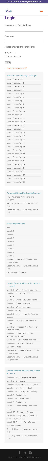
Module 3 (10, 238)
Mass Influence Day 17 (16, 136)
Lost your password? (17, 68)
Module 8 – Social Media (16, 402)
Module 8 (10, 256)
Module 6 (10, 249)
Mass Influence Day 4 (15, 90)
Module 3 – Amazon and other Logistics (22, 384)
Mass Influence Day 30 (16, 182)
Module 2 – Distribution (16, 381)
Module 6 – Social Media (16, 395)
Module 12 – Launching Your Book (20, 343)
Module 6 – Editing (14, 310)
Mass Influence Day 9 (15, 108)
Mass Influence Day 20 (16, 147)
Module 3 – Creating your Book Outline (22, 300)
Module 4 (10, 242)
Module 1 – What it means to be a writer (22, 290)
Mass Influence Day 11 (16, 115)
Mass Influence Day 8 (15, 104)
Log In (8, 63)
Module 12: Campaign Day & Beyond (21, 422)
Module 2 (10, 235)
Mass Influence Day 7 (15, 101)
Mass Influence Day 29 (16, 178)
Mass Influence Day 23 (16, 157)
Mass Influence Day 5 (15, 93)
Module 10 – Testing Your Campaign (21, 412)
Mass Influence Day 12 (16, 118)
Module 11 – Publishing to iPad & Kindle (22, 340)
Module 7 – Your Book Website (19, 399)
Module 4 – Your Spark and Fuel (19, 388)
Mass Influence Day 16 (16, 132)
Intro (8, 227)
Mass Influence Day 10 (16, 111)
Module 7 (10, 252)
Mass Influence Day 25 (16, 164)
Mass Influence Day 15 (16, 129)
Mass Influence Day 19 (16, 143)
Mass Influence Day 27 (16, 171)
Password (9, 36)
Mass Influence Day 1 (15, 79)
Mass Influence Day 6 (15, 97)
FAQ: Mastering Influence (16, 272)
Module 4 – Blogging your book (19, 303)
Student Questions (14, 347)
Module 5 (10, 245)
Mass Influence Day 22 (16, 154)
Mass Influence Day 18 (16, 139)
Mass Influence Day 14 (16, 125)
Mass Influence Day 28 (16, 175)
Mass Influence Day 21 (16, 150)
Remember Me (14, 56)
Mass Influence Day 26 (16, 168)
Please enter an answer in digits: (20, 47)
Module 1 (10, 231)
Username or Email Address (18, 25)
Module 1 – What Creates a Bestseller (21, 377)
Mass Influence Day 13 (16, 122)
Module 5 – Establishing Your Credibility (22, 391)
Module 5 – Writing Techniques (19, 307)
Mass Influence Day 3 (15, 86)
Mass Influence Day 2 (15, 83)
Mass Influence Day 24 (16, 161)
